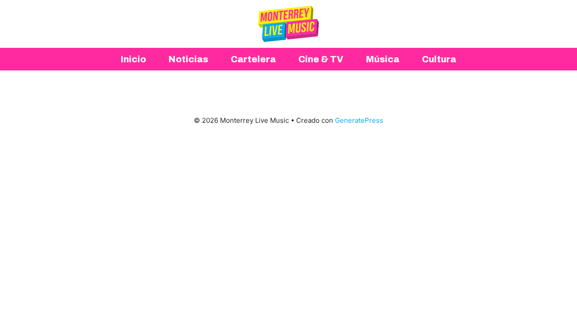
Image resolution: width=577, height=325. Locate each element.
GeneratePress (359, 120)
